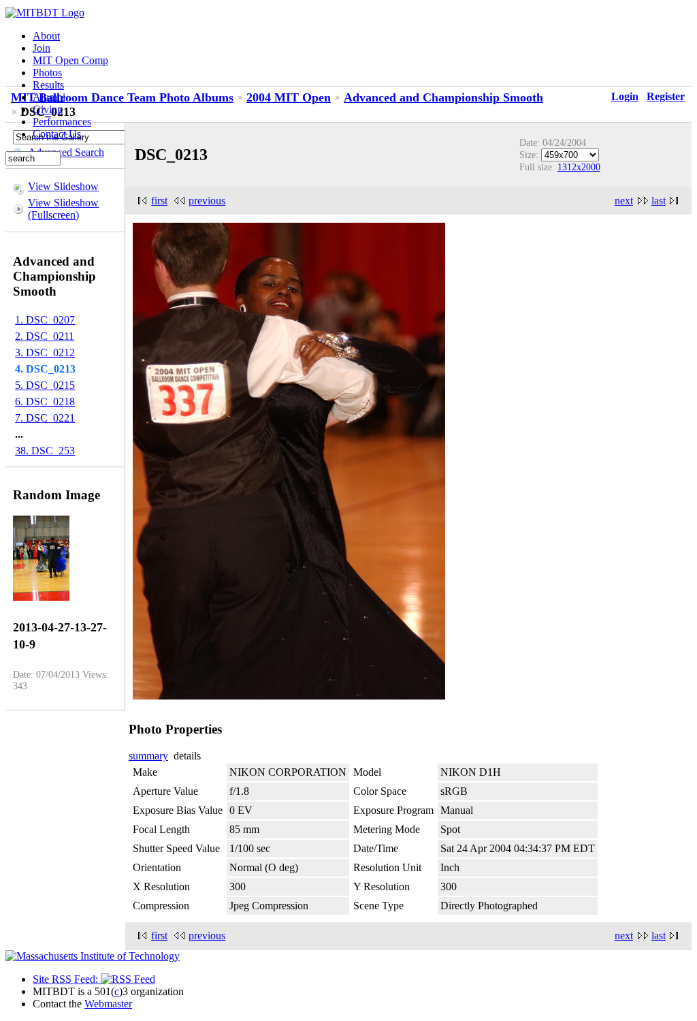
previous (207, 200)
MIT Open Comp (70, 60)
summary (148, 755)
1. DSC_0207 (45, 320)
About (46, 36)
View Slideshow (63, 186)
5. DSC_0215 (45, 385)
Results (48, 85)
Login (624, 96)
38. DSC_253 (45, 450)
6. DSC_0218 (45, 401)
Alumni (49, 97)
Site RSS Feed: (67, 979)
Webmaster (108, 1003)
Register (666, 96)
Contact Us (57, 134)
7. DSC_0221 (45, 418)
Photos (47, 72)
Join (41, 48)
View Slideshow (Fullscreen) (63, 209)
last (658, 200)
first (159, 200)
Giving (48, 109)
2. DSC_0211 (44, 336)
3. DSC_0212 (45, 352)
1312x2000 (578, 166)
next (624, 200)
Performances (62, 121)
